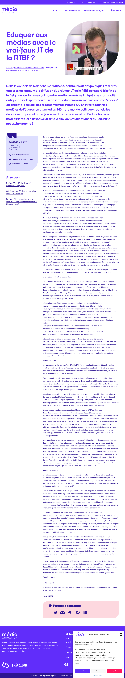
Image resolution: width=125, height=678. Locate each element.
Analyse (14, 147)
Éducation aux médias (21, 163)
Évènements (116, 10)
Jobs (81, 2)
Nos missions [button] (71, 10)
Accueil (9, 67)
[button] (121, 634)
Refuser (98, 671)
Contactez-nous (93, 2)
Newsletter (70, 642)
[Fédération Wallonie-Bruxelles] (14, 665)
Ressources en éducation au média (29, 67)
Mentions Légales (97, 675)
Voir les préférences (114, 671)
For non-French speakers (113, 2)
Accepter (82, 671)
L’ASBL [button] (54, 10)
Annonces (71, 2)
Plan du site (71, 657)
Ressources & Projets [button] (94, 10)
